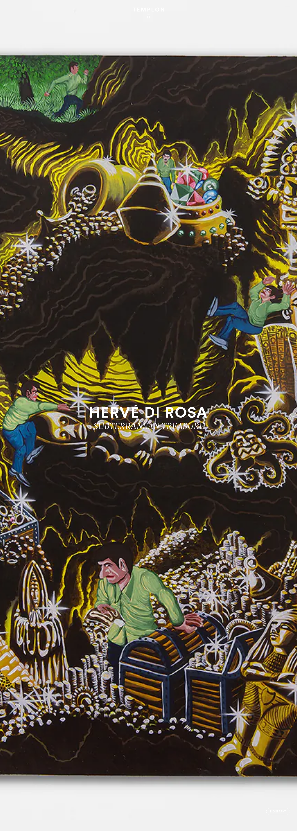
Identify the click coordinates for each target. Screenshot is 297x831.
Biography (278, 811)
